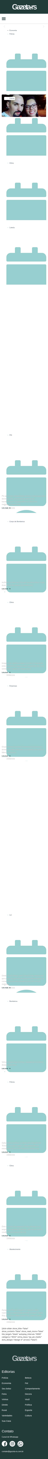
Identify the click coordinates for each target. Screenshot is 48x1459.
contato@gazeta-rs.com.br (12, 1451)
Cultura (28, 1415)
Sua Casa (6, 1421)
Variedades (7, 1415)
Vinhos (5, 1399)
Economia (6, 1383)
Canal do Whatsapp (10, 1437)
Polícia (5, 1378)
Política (28, 1405)
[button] (4, 18)
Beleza (28, 1378)
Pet (26, 1383)
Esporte (28, 1410)
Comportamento (32, 1388)
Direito (5, 1405)
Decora (28, 1394)
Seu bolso (6, 1388)
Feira (4, 1394)
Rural (4, 1410)
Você (27, 1399)
